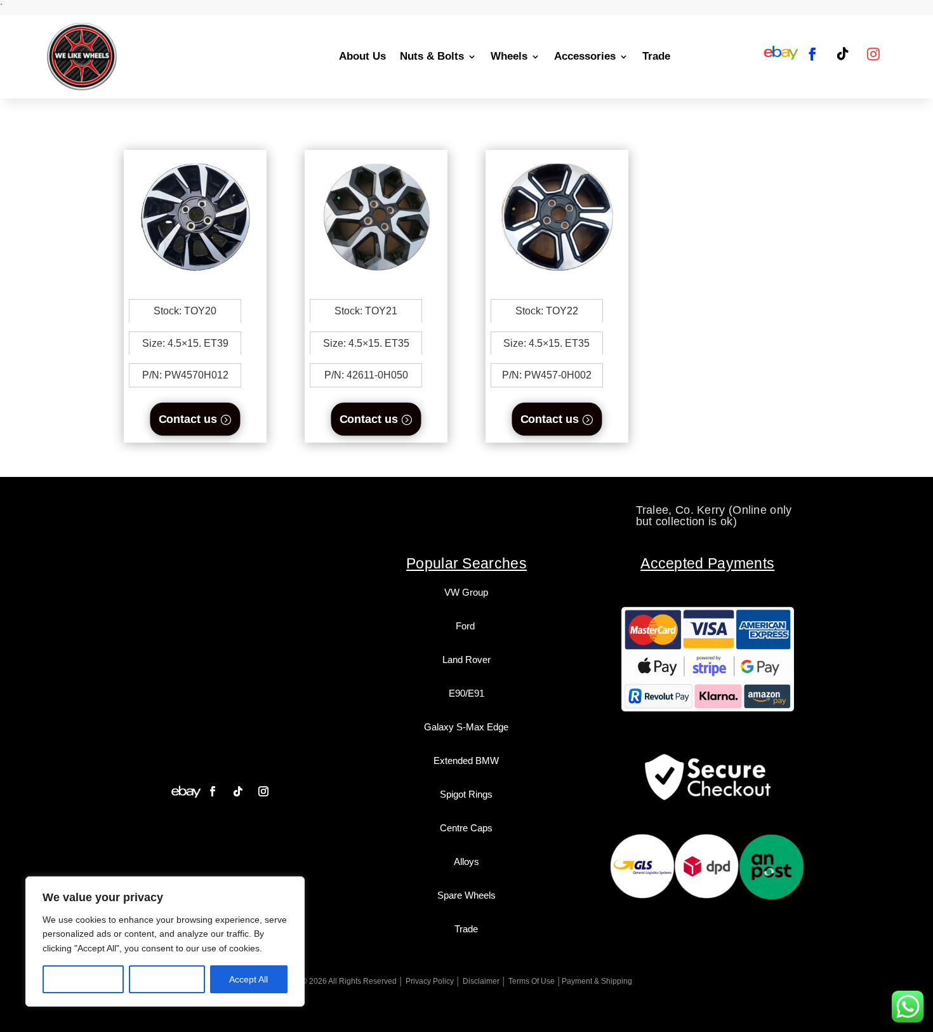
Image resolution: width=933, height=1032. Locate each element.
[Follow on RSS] (781, 54)
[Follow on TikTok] (843, 54)
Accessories (585, 56)
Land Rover (466, 659)
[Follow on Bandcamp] (186, 791)
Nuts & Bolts (432, 56)
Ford (466, 625)
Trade (656, 56)
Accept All (248, 979)
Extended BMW (466, 760)
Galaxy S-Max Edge (466, 726)
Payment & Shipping (597, 981)
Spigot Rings (466, 794)
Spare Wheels (466, 895)
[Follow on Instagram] (873, 54)
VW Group (466, 592)
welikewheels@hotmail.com (467, 510)
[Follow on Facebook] (812, 54)
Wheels (509, 56)
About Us (362, 56)
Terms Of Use (531, 981)
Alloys (466, 861)
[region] (165, 941)
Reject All (167, 979)
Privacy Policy (430, 981)
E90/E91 (466, 693)
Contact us (188, 419)
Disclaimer (481, 981)
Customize (83, 979)
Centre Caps (466, 827)
